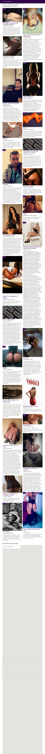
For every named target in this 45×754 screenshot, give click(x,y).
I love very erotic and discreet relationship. (32, 35)
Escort (25, 128)
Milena (5, 368)
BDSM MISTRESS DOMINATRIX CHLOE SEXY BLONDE (32, 247)
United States (11, 4)
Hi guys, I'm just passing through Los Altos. (10, 494)
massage (25, 358)
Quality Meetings (28, 97)
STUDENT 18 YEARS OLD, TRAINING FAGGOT (10, 23)
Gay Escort (6, 531)
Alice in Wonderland (9, 319)
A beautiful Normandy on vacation (30, 469)
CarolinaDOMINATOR (9, 235)
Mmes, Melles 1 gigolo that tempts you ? (11, 400)
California (17, 4)
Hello (24, 214)
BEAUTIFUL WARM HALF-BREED (10, 297)
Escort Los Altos (28, 186)
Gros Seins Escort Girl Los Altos (10, 446)
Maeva (5, 138)
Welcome (5, 184)
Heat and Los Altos (8, 56)
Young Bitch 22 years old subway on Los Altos (30, 151)
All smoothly (27, 425)
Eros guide (4, 4)
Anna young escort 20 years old (31, 529)
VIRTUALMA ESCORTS (7, 1)
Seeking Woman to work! (30, 406)
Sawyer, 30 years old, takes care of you (11, 104)
